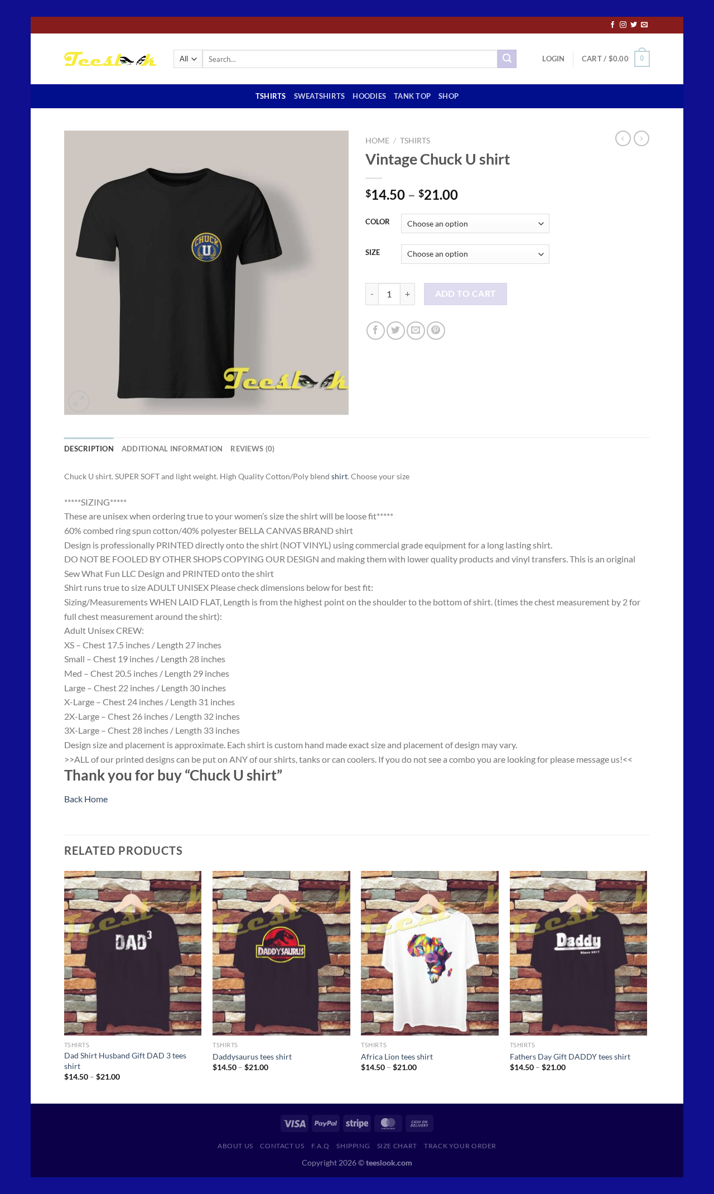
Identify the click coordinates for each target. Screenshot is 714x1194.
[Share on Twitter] (396, 330)
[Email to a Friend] (416, 330)
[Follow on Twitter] (633, 25)
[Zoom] (79, 401)
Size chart (397, 1146)
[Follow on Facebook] (612, 25)
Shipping (353, 1146)
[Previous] (64, 986)
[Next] (646, 986)
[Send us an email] (644, 25)
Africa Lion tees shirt (397, 1056)
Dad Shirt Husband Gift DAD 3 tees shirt (125, 1061)
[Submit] (507, 59)
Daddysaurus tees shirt (252, 1056)
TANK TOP (412, 96)
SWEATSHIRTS (319, 96)
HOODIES (369, 96)
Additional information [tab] (172, 448)
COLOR (377, 222)
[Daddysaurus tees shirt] (281, 953)
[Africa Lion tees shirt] (430, 953)
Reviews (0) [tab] (252, 448)
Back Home (86, 798)
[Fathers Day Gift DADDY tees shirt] (579, 953)
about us (235, 1146)
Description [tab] (89, 448)
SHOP (448, 96)
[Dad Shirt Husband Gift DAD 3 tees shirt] (133, 953)
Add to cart (465, 293)
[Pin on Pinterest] (436, 330)
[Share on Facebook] (375, 330)
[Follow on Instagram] (623, 25)
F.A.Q (320, 1146)
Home (377, 140)
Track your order (460, 1146)
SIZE (372, 253)
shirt (339, 476)
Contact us (282, 1146)
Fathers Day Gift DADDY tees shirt (570, 1056)
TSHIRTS (270, 96)
